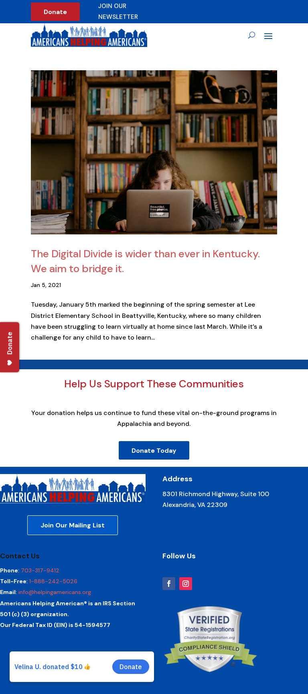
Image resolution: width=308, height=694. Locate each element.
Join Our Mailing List (73, 525)
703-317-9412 (40, 570)
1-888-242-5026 (53, 581)
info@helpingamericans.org (54, 592)
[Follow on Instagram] (185, 583)
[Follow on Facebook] (168, 583)
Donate (55, 12)
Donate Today (154, 450)
